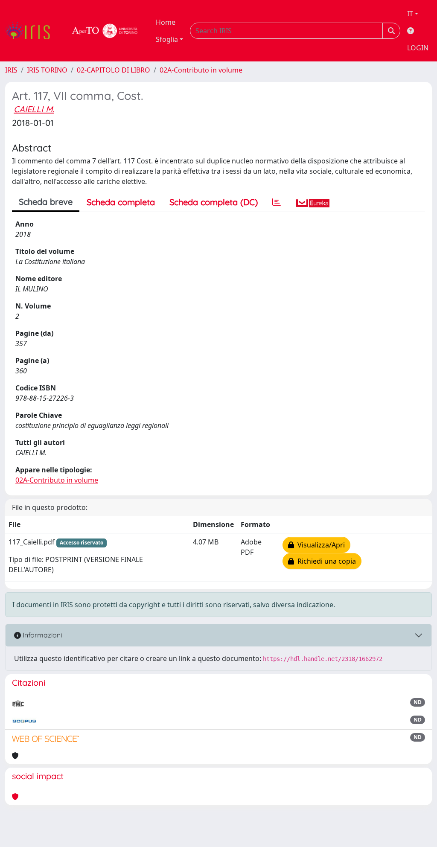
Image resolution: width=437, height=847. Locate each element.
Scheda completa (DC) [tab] (213, 202)
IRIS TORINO (47, 70)
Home (165, 22)
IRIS (11, 70)
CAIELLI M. (34, 109)
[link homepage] (31, 30)
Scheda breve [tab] (46, 201)
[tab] (276, 202)
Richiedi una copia (325, 561)
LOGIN (417, 47)
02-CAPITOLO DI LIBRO (113, 70)
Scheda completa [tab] (121, 202)
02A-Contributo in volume (201, 70)
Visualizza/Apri (319, 545)
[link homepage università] (105, 30)
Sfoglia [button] (167, 39)
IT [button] (410, 13)
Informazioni (41, 635)
